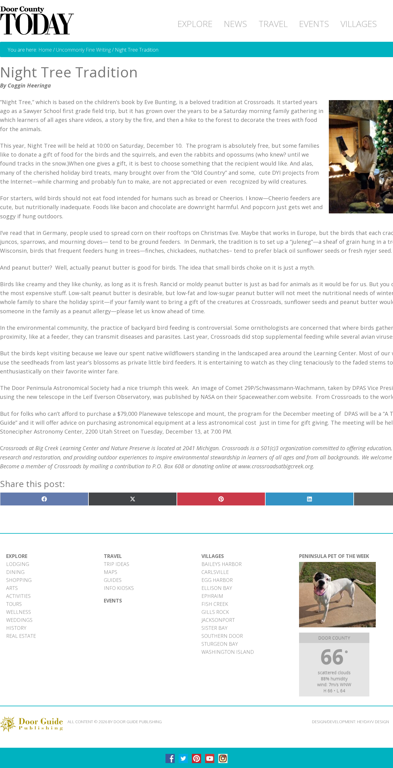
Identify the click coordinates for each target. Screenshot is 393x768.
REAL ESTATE (21, 636)
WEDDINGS (19, 620)
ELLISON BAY (216, 588)
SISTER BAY (214, 628)
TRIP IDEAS (116, 564)
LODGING (17, 564)
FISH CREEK (214, 604)
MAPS (110, 572)
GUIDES (113, 580)
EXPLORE (16, 556)
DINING (15, 572)
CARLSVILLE (215, 572)
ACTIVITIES (18, 596)
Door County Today (38, 21)
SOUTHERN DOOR (222, 636)
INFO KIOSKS (119, 588)
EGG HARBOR (217, 580)
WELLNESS (18, 612)
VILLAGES (212, 556)
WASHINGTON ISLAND (227, 652)
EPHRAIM (212, 596)
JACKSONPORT (218, 620)
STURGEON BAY (219, 644)
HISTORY (16, 628)
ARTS (12, 588)
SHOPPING (19, 580)
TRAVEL (113, 556)
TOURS (14, 604)
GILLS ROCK (215, 612)
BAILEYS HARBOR (221, 564)
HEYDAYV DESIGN (373, 721)
